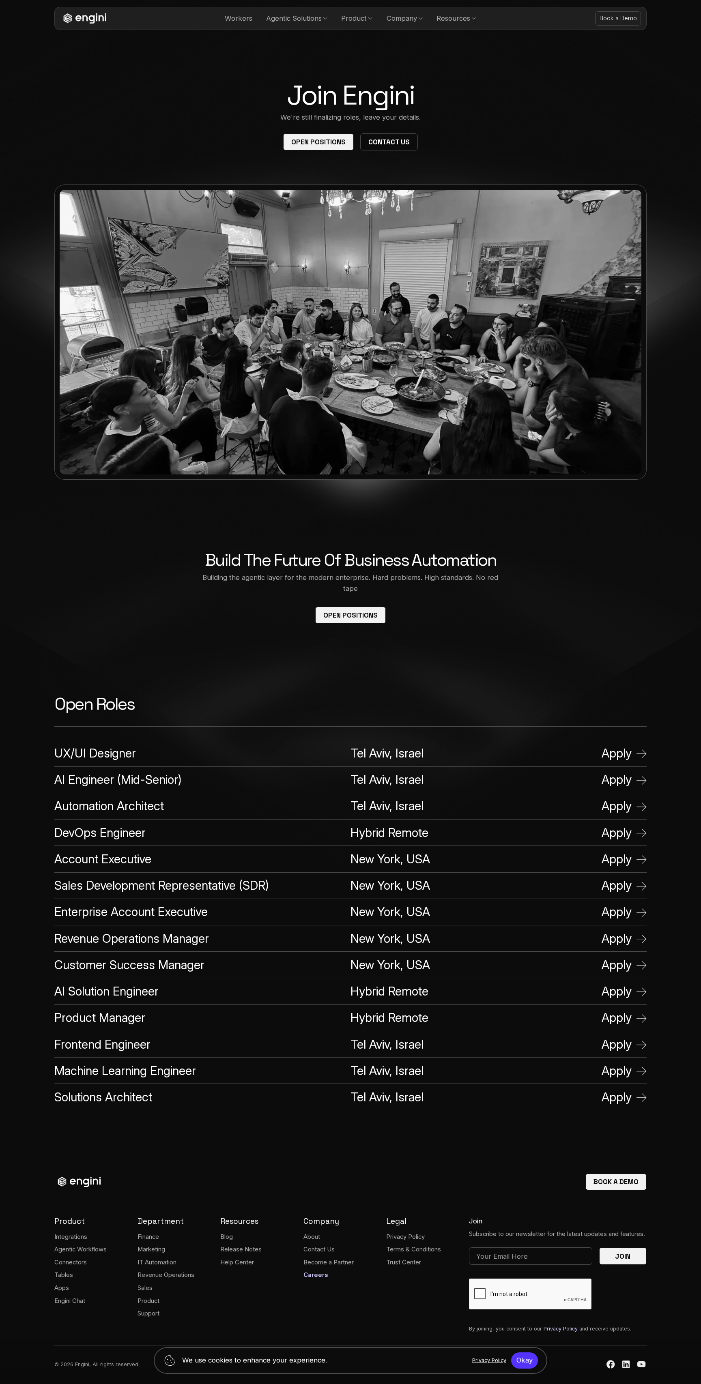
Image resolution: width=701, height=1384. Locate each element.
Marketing (151, 1249)
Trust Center (403, 1262)
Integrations (70, 1236)
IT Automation (157, 1262)
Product (148, 1301)
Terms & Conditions (413, 1249)
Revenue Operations (166, 1275)
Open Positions (318, 141)
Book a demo (616, 1181)
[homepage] (83, 18)
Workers (238, 18)
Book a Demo (618, 18)
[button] (297, 18)
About (311, 1236)
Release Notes (241, 1249)
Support (148, 1313)
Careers (315, 1275)
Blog (226, 1236)
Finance (148, 1236)
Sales (145, 1288)
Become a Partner (328, 1262)
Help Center (237, 1262)
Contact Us (389, 141)
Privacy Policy (405, 1236)
